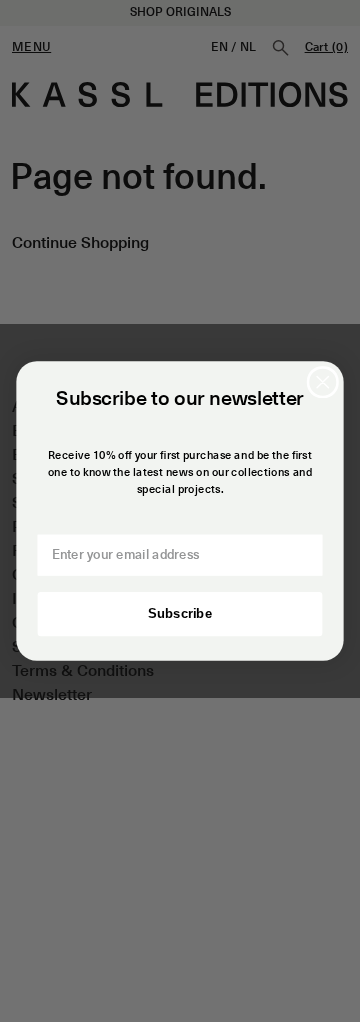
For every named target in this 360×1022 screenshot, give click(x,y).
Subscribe (180, 614)
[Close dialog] (322, 382)
